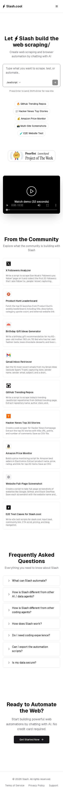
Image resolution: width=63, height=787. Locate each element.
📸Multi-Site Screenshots (31, 125)
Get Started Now (29, 739)
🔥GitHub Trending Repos (31, 103)
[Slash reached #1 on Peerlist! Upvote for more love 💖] (31, 155)
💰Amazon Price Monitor (31, 118)
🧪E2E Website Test (31, 133)
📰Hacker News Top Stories (31, 111)
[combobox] (14, 82)
